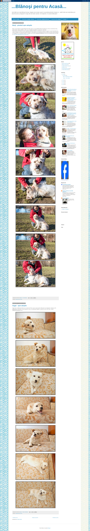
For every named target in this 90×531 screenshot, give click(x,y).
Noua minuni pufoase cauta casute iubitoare (71, 121)
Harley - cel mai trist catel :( (71, 128)
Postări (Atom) (19, 519)
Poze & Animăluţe (66, 198)
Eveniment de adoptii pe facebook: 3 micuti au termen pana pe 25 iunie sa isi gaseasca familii (71, 99)
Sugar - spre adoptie (19, 305)
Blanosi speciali (64, 64)
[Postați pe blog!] (31, 297)
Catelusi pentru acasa (19, 299)
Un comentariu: (24, 297)
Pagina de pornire (35, 517)
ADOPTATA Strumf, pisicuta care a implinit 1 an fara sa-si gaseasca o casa (71, 114)
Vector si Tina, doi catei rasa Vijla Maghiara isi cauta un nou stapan (71, 90)
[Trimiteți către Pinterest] (35, 297)
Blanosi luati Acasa (65, 63)
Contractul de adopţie (56, 19)
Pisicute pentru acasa (65, 68)
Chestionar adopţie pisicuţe (42, 19)
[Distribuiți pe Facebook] (34, 297)
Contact (65, 19)
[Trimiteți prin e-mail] (30, 297)
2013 (63, 80)
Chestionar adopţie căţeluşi (28, 19)
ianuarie (64, 75)
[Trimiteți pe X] (33, 297)
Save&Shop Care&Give (67, 184)
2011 (63, 83)
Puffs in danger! (69, 150)
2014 (63, 74)
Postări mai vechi (55, 517)
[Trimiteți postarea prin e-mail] (28, 297)
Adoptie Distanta (63, 160)
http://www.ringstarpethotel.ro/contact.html (20, 34)
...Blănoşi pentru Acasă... (39, 6)
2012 (63, 81)
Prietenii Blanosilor (65, 69)
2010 (63, 84)
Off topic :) (63, 67)
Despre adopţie (16, 19)
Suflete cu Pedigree (65, 209)
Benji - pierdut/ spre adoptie (22, 25)
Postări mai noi (15, 517)
